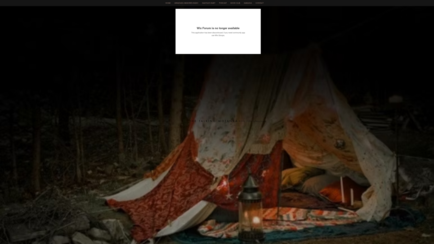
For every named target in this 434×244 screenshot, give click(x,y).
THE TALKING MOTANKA (214, 121)
